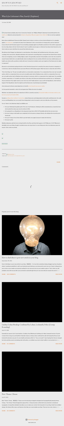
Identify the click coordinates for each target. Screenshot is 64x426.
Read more (59, 274)
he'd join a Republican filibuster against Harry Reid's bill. (34, 35)
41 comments (11, 343)
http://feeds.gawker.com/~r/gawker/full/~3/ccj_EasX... (16, 155)
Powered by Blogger (32, 419)
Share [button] (58, 162)
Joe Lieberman (9, 42)
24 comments (11, 410)
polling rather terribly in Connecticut (15, 98)
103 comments (11, 274)
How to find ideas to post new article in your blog (20, 257)
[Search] (57, 3)
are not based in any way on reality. (36, 86)
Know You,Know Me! (11, 3)
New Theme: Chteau (9, 394)
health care (4, 35)
